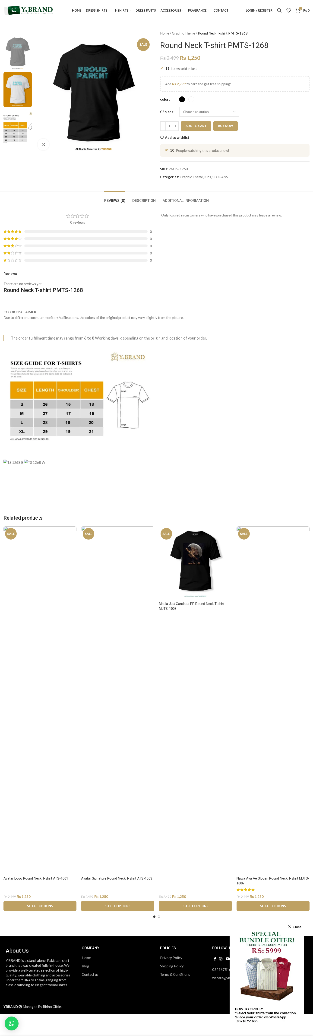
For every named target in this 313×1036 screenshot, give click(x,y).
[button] (12, 1023)
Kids (207, 177)
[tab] (114, 198)
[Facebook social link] (215, 958)
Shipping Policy (172, 966)
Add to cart (196, 126)
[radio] (182, 99)
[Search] (279, 10)
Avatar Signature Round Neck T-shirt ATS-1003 (116, 878)
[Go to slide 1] (154, 916)
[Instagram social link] (221, 958)
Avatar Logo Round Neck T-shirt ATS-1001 (35, 878)
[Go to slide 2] (159, 916)
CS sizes (166, 112)
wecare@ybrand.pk (226, 978)
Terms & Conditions (175, 974)
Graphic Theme (183, 33)
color (164, 99)
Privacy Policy (171, 958)
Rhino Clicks (52, 1006)
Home (164, 33)
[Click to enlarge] (43, 144)
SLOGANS (220, 177)
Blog (85, 966)
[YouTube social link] (227, 958)
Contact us (90, 974)
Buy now (225, 126)
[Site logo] (28, 10)
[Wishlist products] (288, 10)
